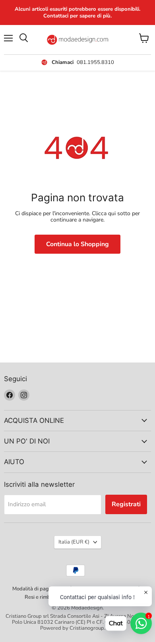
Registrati (126, 504)
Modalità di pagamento (39, 588)
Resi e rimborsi (42, 597)
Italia (73, 542)
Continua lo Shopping (77, 244)
